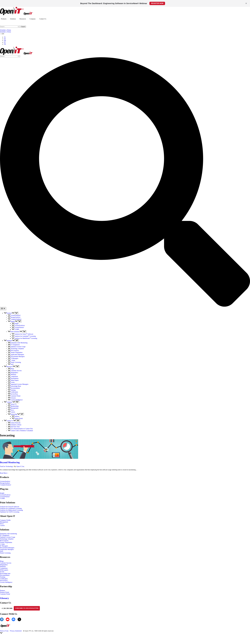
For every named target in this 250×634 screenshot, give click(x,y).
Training (2, 577)
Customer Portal (5, 594)
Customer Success (5, 563)
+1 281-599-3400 (6, 608)
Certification (4, 579)
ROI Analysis (4, 540)
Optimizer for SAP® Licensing (9, 512)
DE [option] (5, 40)
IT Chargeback (4, 535)
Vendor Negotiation (6, 542)
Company (32, 19)
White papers (4, 570)
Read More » (4, 473)
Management (4, 522)
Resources (23, 19)
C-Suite (2, 544)
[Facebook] (13, 619)
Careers (2, 525)
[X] (19, 619)
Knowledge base (5, 573)
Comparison (4, 568)
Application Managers (7, 549)
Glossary (4, 598)
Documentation (4, 575)
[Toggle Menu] (16, 313)
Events (2, 572)
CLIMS (2, 498)
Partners (2, 590)
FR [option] (5, 44)
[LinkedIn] (2, 619)
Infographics (4, 565)
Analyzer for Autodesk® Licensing (11, 508)
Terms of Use (4, 631)
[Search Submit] (19, 27)
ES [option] (5, 39)
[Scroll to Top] (125, 633)
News (2, 524)
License (5, 481)
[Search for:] (10, 26)
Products (3, 19)
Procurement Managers (7, 547)
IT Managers (4, 546)
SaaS (1, 551)
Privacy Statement (16, 631)
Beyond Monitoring (10, 462)
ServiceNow (4, 580)
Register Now (157, 3)
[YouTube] (7, 619)
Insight (2, 493)
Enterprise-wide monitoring (8, 533)
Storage (5, 483)
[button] (125, 30)
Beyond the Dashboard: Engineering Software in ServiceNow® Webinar (113, 3)
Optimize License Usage (7, 537)
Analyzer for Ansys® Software (9, 506)
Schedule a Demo (5, 32)
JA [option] (5, 37)
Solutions (13, 19)
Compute (5, 485)
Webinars (3, 566)
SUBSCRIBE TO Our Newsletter (26, 608)
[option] (127, 37)
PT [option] (5, 42)
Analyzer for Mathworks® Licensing (11, 510)
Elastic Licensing (5, 553)
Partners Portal (4, 592)
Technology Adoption (6, 539)
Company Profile (5, 520)
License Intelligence (6, 582)
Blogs (2, 561)
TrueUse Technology (6, 466)
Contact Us (42, 19)
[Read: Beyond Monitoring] (39, 458)
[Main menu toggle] (3, 308)
